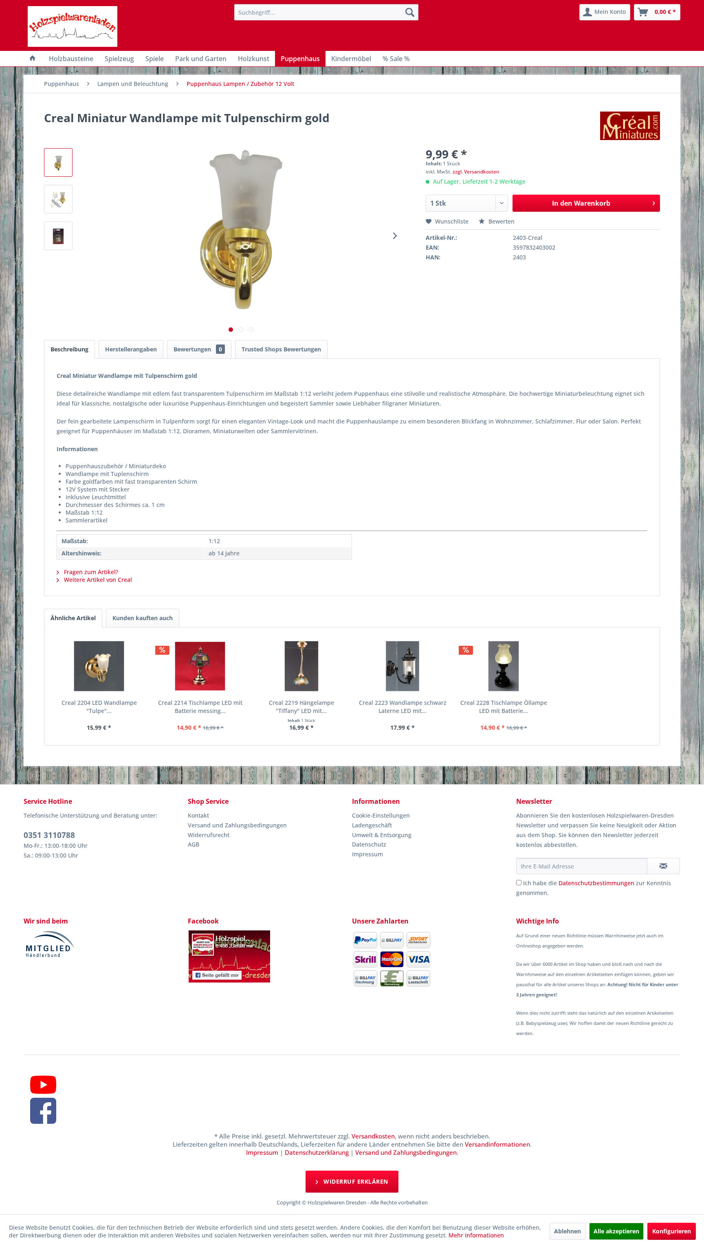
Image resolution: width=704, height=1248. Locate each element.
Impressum (367, 854)
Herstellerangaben (131, 349)
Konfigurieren (671, 1231)
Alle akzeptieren (616, 1231)
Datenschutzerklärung (317, 1152)
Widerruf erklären (355, 1181)
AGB (193, 844)
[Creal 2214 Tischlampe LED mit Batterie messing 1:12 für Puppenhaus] (200, 666)
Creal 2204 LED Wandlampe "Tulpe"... (99, 707)
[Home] (33, 58)
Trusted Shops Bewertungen (281, 349)
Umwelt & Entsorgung (381, 835)
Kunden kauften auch (142, 618)
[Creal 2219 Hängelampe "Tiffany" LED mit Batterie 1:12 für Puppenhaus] (301, 666)
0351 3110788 (49, 835)
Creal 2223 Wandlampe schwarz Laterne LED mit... (403, 707)
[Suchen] (409, 12)
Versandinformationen (497, 1144)
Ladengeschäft (372, 825)
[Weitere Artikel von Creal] (630, 126)
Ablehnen (567, 1231)
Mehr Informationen (476, 1235)
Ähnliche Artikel (73, 618)
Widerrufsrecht (208, 835)
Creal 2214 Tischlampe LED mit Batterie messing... (200, 707)
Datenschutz (369, 844)
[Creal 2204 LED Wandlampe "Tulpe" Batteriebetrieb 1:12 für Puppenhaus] (99, 666)
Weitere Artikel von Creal (97, 579)
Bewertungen (198, 349)
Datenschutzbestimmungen (596, 883)
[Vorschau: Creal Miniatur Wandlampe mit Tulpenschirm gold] (58, 162)
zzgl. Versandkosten (476, 171)
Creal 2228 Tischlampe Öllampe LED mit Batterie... (503, 707)
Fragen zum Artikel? (90, 572)
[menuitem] (326, 12)
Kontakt (198, 815)
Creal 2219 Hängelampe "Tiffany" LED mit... (301, 707)
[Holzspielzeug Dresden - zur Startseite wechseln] (72, 26)
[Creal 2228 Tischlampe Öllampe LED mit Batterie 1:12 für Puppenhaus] (503, 666)
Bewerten (501, 221)
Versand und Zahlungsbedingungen (237, 825)
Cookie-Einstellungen (381, 815)
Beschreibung (69, 349)
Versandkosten (373, 1136)
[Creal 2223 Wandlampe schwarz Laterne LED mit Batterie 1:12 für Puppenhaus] (402, 666)
